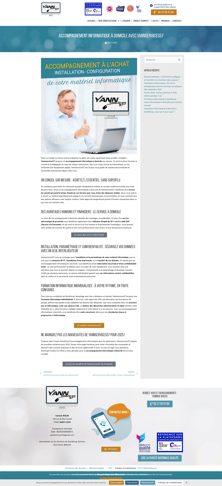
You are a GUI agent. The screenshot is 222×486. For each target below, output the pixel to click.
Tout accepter (116, 482)
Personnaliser (147, 482)
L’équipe (126, 21)
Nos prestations (107, 21)
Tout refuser (132, 482)
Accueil (91, 21)
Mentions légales (97, 468)
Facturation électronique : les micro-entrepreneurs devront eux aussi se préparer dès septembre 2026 (163, 86)
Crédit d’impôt (141, 21)
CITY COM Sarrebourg (147, 468)
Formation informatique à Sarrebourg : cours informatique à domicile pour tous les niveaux (163, 102)
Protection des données (76, 468)
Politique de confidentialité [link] (170, 482)
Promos (165, 21)
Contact (177, 21)
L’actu (155, 21)
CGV (110, 468)
